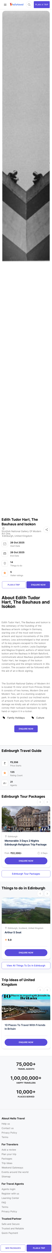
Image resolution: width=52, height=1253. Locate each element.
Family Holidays (16, 717)
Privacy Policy (9, 1132)
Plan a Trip (39, 1248)
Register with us (10, 1193)
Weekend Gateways (12, 1167)
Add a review (9, 1149)
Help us (6, 1123)
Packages (7, 1158)
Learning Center (10, 1198)
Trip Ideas (7, 1163)
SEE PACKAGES (13, 1248)
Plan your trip (9, 1154)
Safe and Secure (10, 1224)
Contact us (8, 1128)
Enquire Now (26, 861)
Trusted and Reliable (13, 1228)
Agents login (8, 1189)
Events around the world (15, 1172)
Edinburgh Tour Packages (26, 873)
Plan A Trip (41, 4)
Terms (5, 1137)
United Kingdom (23, 536)
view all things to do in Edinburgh (26, 965)
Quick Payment (10, 1232)
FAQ (4, 1202)
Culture (40, 717)
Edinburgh (7, 536)
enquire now (38, 584)
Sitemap (6, 1176)
